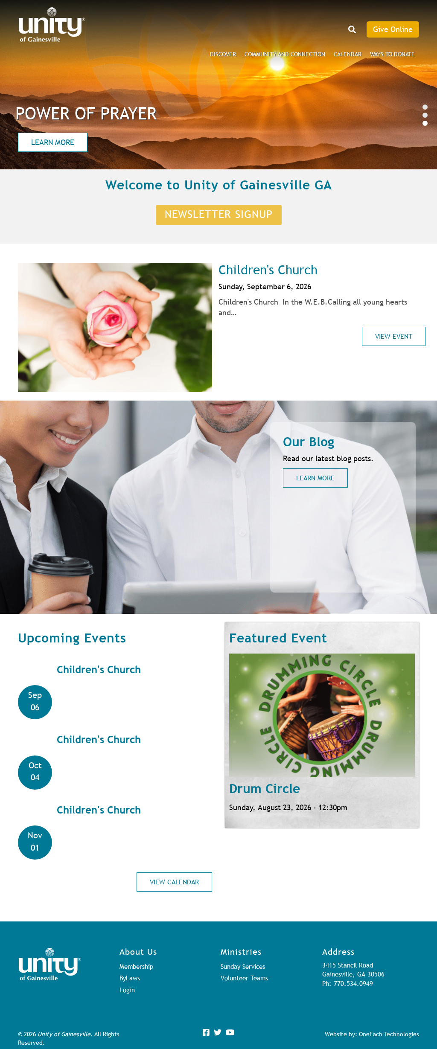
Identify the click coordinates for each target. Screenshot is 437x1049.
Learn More (52, 142)
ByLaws (129, 977)
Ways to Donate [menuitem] (392, 54)
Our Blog (308, 441)
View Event (393, 336)
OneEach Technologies (389, 1034)
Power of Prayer (86, 113)
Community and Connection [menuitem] (285, 54)
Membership (136, 966)
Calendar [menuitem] (347, 54)
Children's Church (268, 270)
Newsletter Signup (219, 214)
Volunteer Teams (244, 977)
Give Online (393, 29)
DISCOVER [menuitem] (223, 54)
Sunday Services (243, 966)
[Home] (52, 24)
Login (127, 989)
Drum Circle (264, 788)
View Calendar (174, 881)
